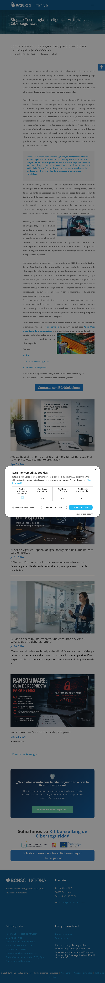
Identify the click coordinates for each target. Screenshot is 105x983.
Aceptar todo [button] (81, 507)
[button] (23, 507)
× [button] (96, 469)
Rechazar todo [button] (54, 507)
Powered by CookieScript (83, 514)
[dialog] (52, 491)
